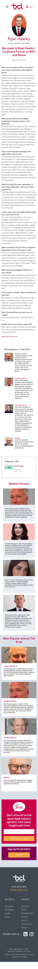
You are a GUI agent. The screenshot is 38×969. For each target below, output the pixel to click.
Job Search (25, 906)
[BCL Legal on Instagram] (31, 934)
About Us (24, 920)
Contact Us (25, 927)
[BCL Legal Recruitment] (19, 878)
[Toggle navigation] (7, 7)
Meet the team (26, 924)
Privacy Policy (15, 955)
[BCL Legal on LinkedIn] (25, 934)
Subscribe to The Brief (19, 839)
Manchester (9, 906)
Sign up (19, 855)
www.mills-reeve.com (10, 336)
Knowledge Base (27, 913)
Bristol (7, 917)
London (7, 913)
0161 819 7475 (19, 886)
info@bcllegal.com (19, 890)
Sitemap (23, 955)
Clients (23, 910)
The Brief (24, 917)
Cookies (7, 955)
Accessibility (23, 957)
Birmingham (9, 910)
